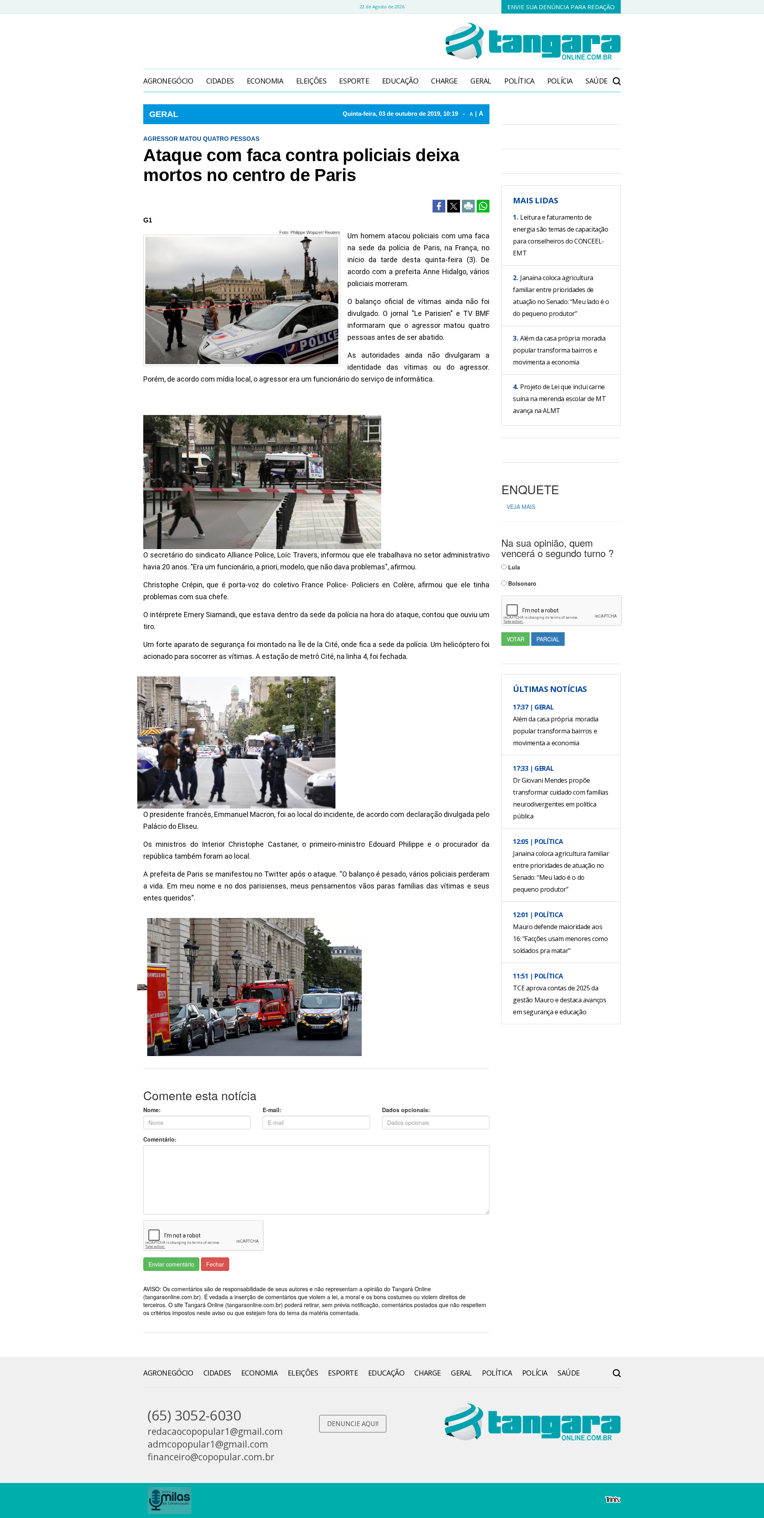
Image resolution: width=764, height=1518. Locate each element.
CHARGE (444, 81)
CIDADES (220, 81)
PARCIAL (547, 639)
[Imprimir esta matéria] (468, 206)
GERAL (480, 81)
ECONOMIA (265, 81)
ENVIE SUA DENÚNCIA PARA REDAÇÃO (561, 7)
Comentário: (160, 1139)
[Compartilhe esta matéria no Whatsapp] (483, 206)
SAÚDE (596, 81)
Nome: (152, 1110)
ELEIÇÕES (311, 81)
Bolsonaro (521, 583)
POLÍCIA (560, 81)
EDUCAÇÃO (400, 81)
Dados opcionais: (406, 1110)
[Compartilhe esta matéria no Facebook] (439, 206)
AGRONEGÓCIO (168, 81)
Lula (513, 567)
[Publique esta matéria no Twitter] (453, 206)
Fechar (215, 1264)
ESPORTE (354, 81)
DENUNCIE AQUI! (352, 1423)
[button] (617, 77)
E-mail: (272, 1110)
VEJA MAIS (521, 507)
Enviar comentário (171, 1264)
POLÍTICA (519, 81)
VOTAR (515, 639)
